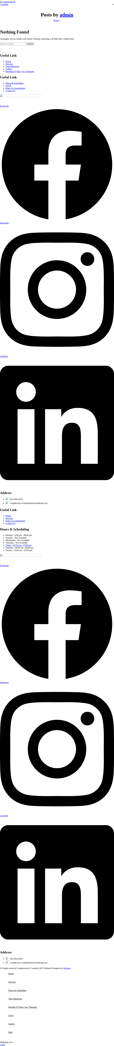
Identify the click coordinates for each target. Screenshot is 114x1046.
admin (66, 15)
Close (2, 1044)
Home (56, 20)
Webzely (67, 968)
